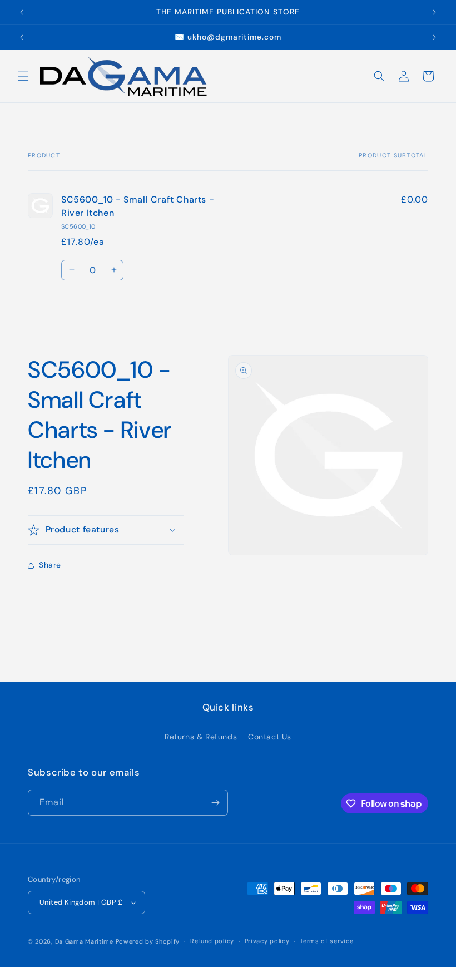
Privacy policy (267, 941)
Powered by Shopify (148, 941)
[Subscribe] (215, 803)
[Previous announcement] (21, 12)
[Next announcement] (434, 12)
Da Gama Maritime (84, 941)
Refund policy (212, 941)
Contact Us (269, 737)
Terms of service (326, 941)
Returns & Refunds (201, 737)
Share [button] (50, 565)
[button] (23, 76)
